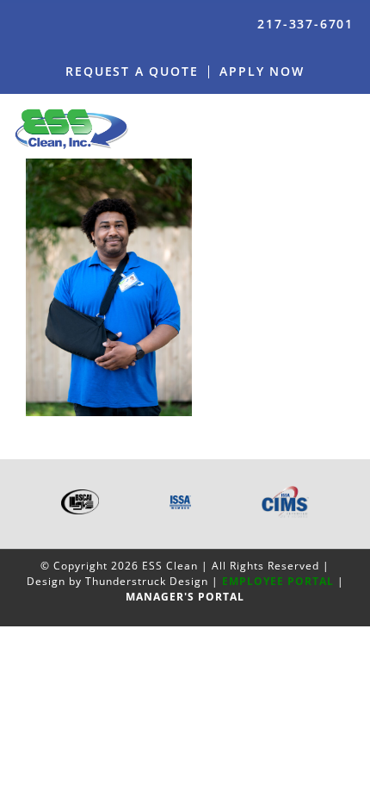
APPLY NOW (261, 71)
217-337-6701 (305, 24)
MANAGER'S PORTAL (185, 596)
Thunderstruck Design (146, 581)
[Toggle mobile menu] (350, 128)
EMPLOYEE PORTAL (278, 581)
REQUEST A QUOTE (131, 71)
